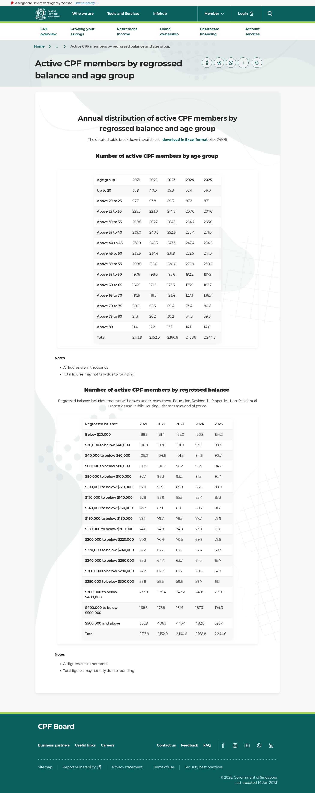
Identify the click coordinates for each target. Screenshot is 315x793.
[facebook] (207, 62)
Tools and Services (123, 14)
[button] (270, 13)
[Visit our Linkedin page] (271, 745)
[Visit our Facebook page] (223, 745)
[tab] (50, 32)
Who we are (83, 14)
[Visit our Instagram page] (235, 745)
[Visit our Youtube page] (247, 745)
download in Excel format (184, 140)
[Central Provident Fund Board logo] (50, 13)
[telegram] (219, 62)
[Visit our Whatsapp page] (259, 745)
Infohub (160, 14)
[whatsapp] (231, 62)
